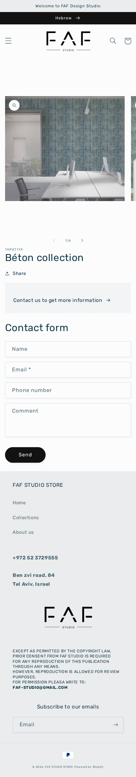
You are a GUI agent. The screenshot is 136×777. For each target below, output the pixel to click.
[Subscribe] (115, 725)
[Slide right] (82, 241)
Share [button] (19, 273)
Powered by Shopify (89, 766)
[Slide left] (54, 241)
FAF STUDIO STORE (59, 766)
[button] (8, 41)
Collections (26, 517)
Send (25, 455)
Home (19, 503)
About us (23, 532)
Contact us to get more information (57, 300)
